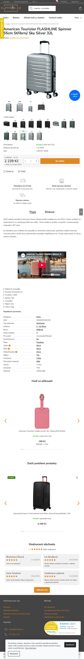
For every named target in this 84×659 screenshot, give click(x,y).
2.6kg (38, 358)
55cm (38, 345)
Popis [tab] (33, 212)
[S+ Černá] (47, 124)
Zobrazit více (42, 590)
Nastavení (14, 654)
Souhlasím (70, 645)
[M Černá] (31, 124)
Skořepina (40, 323)
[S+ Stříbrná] (15, 136)
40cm (38, 349)
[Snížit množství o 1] (25, 161)
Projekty (6, 617)
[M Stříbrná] (31, 136)
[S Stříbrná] (23, 136)
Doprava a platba (50, 614)
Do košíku (60, 161)
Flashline (40, 342)
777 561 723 (14, 634)
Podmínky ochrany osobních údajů (16, 614)
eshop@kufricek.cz (16, 629)
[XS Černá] (6, 124)
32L (38, 355)
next (78, 421)
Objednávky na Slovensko (54, 617)
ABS (38, 361)
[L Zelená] (6, 136)
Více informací (30, 648)
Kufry (38, 317)
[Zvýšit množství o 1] (36, 161)
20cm (38, 352)
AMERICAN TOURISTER (19, 38)
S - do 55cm (41, 326)
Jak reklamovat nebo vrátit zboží (56, 610)
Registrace (75, 2)
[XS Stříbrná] (56, 124)
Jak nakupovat (49, 607)
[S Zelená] (64, 124)
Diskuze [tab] (49, 212)
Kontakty (6, 2)
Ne (37, 339)
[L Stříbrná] (39, 136)
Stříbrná (39, 329)
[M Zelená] (72, 124)
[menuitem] (6, 17)
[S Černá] (23, 124)
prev (5, 421)
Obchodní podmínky (21, 2)
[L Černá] (39, 124)
